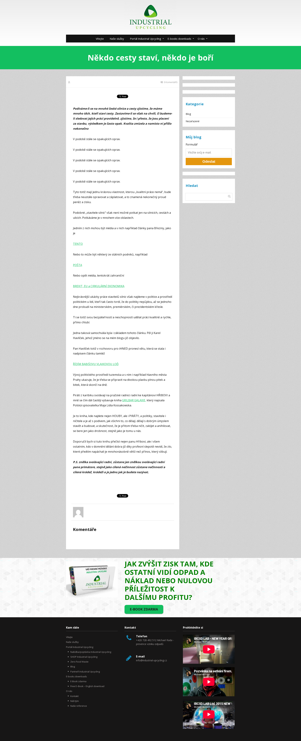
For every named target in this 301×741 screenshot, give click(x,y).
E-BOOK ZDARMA (144, 609)
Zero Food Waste (79, 661)
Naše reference (78, 705)
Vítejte (100, 38)
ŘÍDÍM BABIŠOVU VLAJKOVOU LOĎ (96, 364)
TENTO (78, 244)
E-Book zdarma (78, 681)
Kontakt (74, 696)
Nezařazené (192, 121)
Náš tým (74, 701)
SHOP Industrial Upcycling (83, 656)
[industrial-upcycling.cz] (150, 17)
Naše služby (117, 38)
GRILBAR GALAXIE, (134, 400)
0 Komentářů (170, 82)
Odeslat (208, 161)
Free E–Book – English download (87, 686)
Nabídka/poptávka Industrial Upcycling (90, 651)
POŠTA (77, 265)
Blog (188, 114)
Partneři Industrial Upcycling (85, 671)
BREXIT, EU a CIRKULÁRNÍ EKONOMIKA (98, 286)
